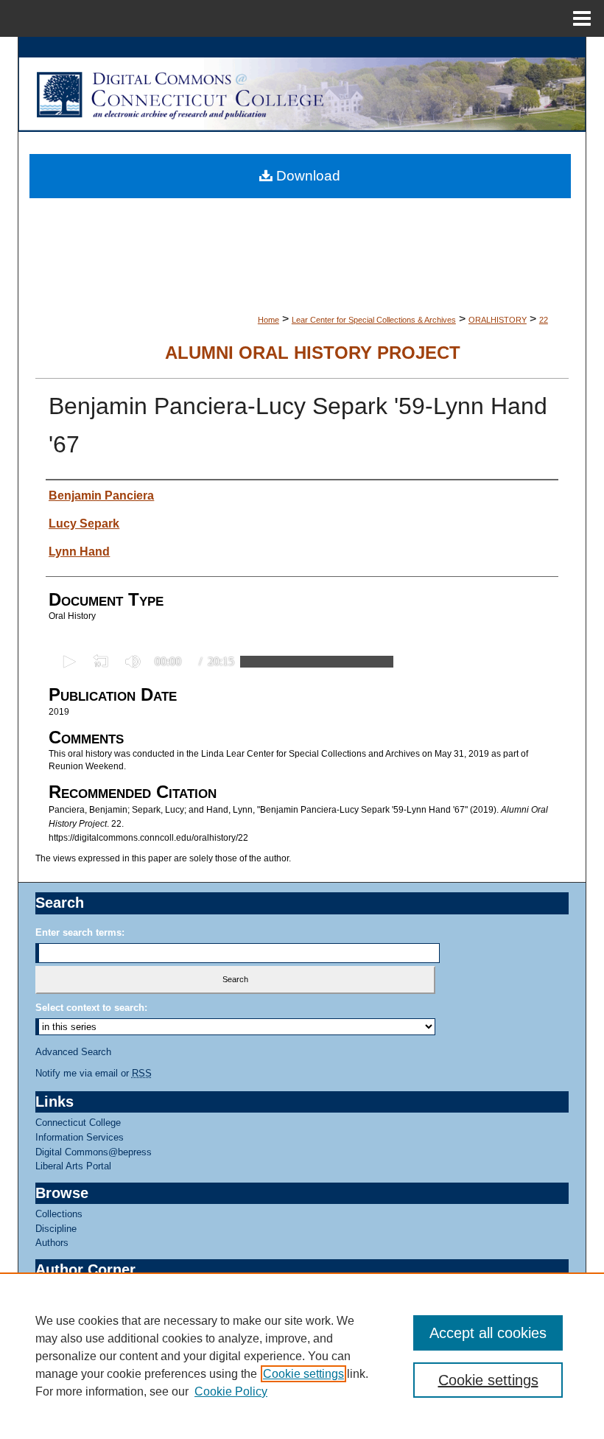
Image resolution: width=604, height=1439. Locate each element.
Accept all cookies (488, 1333)
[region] (302, 1355)
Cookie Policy (230, 1391)
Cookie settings (303, 1374)
